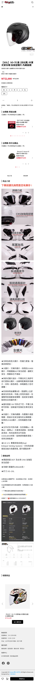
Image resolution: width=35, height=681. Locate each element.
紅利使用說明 (5, 656)
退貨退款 (10, 648)
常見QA (22, 648)
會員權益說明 (14, 656)
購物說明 (4, 648)
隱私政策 (16, 648)
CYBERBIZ (12, 674)
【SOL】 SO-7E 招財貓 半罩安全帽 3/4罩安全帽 (16, 615)
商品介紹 (9, 175)
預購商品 (22, 679)
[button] (32, 126)
